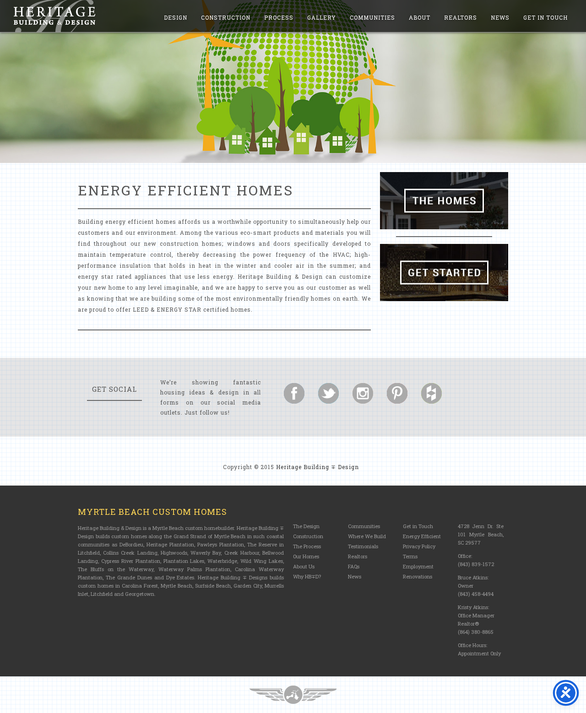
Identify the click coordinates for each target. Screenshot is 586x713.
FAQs (353, 566)
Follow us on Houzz (431, 393)
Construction (225, 17)
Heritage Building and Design (54, 16)
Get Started (444, 272)
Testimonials (363, 546)
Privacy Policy (419, 546)
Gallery (321, 17)
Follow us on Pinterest (397, 393)
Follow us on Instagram (363, 393)
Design (175, 17)
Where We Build (367, 536)
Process (278, 17)
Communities (372, 17)
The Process (307, 546)
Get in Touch (545, 17)
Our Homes (306, 556)
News (500, 17)
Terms (410, 556)
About (419, 17)
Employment (418, 566)
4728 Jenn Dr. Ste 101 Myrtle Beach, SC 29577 (481, 534)
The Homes (444, 200)
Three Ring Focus (293, 695)
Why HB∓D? (307, 576)
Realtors (460, 17)
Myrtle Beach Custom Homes (152, 511)
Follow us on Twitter (328, 393)
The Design (306, 526)
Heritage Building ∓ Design (317, 466)
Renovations (417, 576)
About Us (304, 566)
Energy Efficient (422, 536)
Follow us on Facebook (294, 393)
